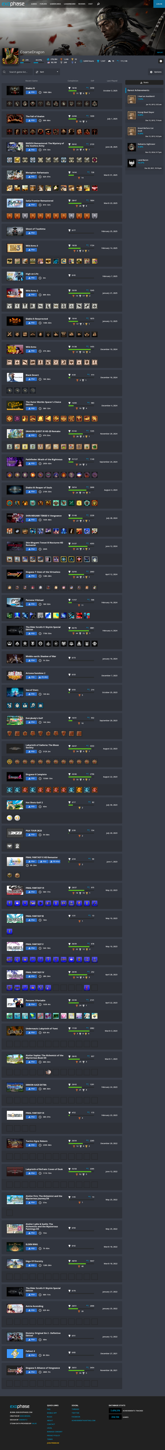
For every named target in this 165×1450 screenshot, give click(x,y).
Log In (159, 4)
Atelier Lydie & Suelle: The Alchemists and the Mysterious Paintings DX (42, 1226)
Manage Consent (55, 1431)
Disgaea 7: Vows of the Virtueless (43, 572)
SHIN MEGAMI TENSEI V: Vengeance (44, 515)
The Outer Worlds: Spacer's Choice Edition (43, 403)
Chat (90, 4)
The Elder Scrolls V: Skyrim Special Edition (43, 628)
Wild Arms (31, 347)
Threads (75, 1409)
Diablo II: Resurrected (37, 318)
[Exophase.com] (15, 4)
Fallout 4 (30, 1351)
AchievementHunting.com (83, 1420)
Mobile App (52, 1413)
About (50, 1420)
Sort (42, 72)
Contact (51, 1424)
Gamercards (55, 4)
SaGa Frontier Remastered (39, 200)
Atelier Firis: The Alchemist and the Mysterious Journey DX (44, 1197)
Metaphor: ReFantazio (37, 172)
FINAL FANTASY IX (35, 1113)
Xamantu (23, 1420)
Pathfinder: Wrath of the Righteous (44, 459)
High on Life (32, 273)
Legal (49, 1428)
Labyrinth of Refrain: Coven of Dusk (44, 1169)
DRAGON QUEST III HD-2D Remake (43, 431)
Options (157, 72)
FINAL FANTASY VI (35, 888)
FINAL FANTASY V (34, 944)
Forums (43, 4)
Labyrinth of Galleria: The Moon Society (42, 746)
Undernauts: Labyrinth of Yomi (42, 1028)
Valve (34, 1423)
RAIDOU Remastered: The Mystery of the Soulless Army (45, 144)
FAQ (48, 1409)
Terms (50, 1439)
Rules (49, 1417)
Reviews (81, 4)
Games (34, 4)
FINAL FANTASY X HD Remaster (42, 857)
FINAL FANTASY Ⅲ (35, 916)
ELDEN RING (32, 1244)
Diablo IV (30, 88)
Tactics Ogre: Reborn (36, 1141)
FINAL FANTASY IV (35, 972)
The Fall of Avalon (35, 116)
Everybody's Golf (34, 718)
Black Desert (32, 375)
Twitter (75, 1413)
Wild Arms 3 (32, 245)
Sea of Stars (32, 690)
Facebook (76, 1417)
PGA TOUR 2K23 (34, 830)
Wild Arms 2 (32, 290)
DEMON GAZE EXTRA (36, 1084)
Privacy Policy (53, 1435)
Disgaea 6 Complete (36, 774)
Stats (145, 82)
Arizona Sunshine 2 (35, 673)
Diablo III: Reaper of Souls (39, 487)
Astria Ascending (34, 1306)
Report (160, 52)
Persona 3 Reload (34, 600)
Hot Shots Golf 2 (34, 802)
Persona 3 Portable (35, 1000)
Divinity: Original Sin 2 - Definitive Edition (43, 1334)
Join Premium (53, 1443)
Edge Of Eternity (34, 1261)
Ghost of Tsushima (35, 228)
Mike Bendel (25, 1416)
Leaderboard (69, 4)
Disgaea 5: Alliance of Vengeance (43, 1368)
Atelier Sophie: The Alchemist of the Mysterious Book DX (44, 1056)
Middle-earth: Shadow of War (41, 656)
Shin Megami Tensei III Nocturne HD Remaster (44, 544)
